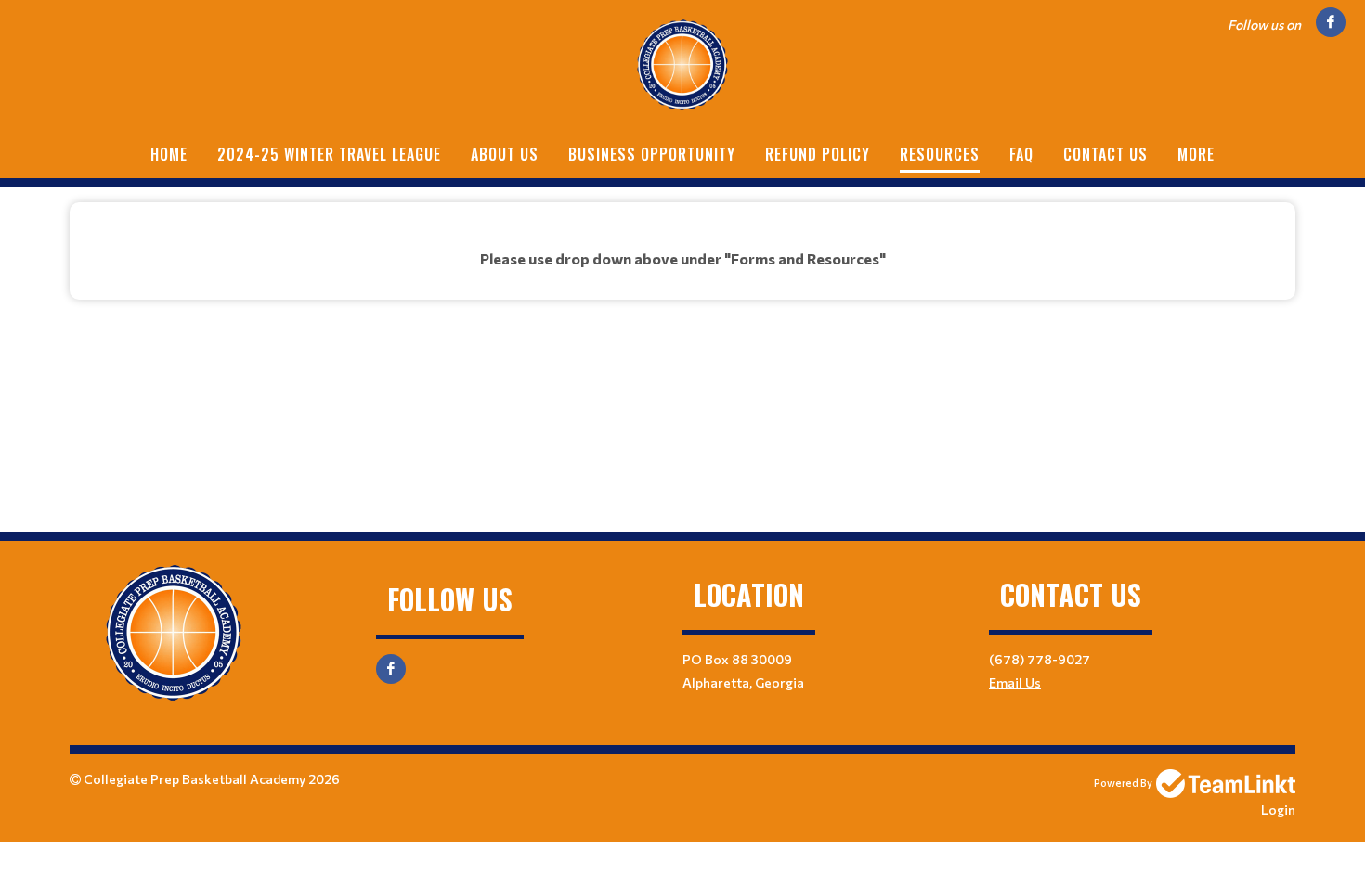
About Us (505, 154)
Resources (940, 154)
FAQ (1021, 154)
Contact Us (1105, 154)
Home (169, 154)
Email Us (1015, 682)
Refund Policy (817, 154)
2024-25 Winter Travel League (329, 154)
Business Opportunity (651, 154)
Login (1278, 809)
